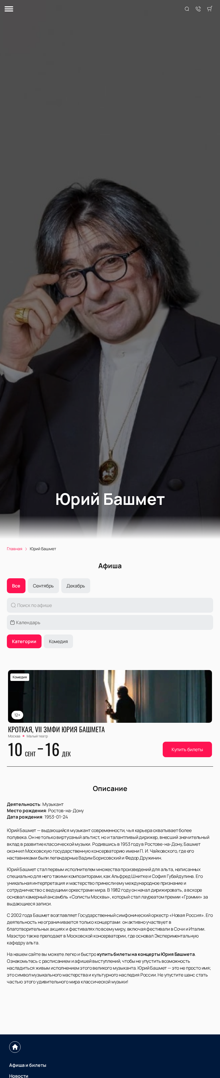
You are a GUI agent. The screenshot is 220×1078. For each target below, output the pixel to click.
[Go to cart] (209, 9)
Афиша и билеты (27, 1065)
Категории (24, 641)
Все (16, 586)
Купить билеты (187, 749)
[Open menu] (9, 9)
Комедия (58, 641)
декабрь (75, 586)
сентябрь (43, 586)
